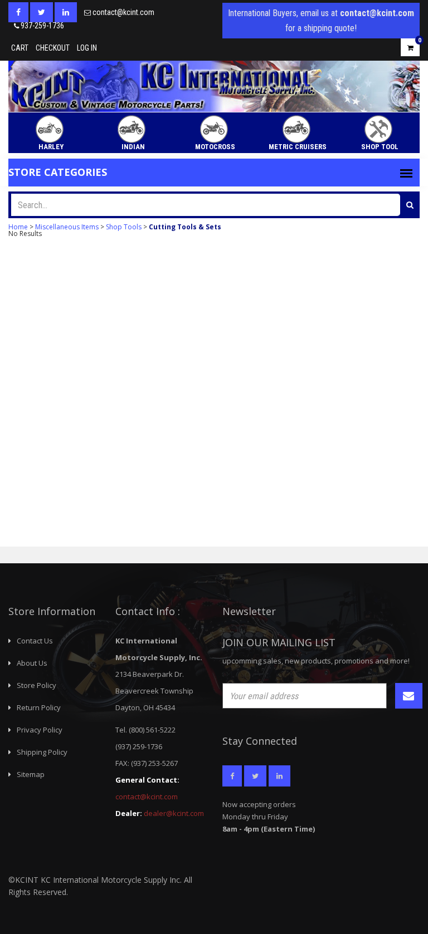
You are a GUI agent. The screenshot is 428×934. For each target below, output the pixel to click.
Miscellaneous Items (67, 227)
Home (18, 227)
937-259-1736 (42, 25)
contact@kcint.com (123, 12)
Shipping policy (42, 752)
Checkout (53, 47)
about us (32, 663)
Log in (87, 47)
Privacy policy (39, 730)
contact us (35, 641)
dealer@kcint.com (174, 813)
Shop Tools (124, 227)
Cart (19, 47)
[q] (410, 205)
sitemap (31, 774)
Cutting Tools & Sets (185, 227)
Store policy (36, 685)
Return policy (39, 707)
